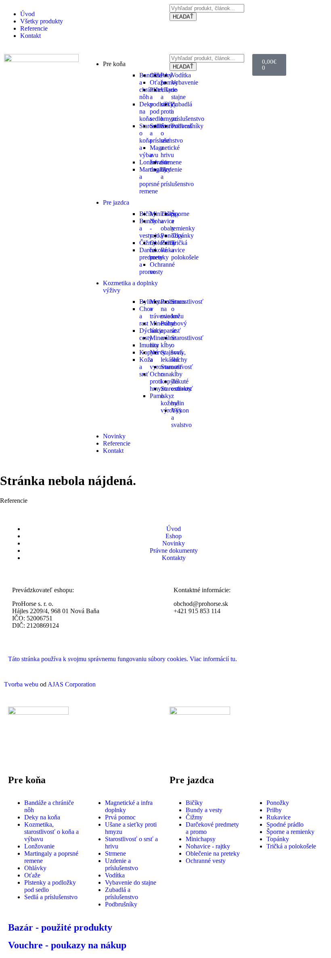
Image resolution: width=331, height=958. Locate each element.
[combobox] (207, 8)
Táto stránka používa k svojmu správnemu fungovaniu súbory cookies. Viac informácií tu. (122, 658)
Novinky (114, 436)
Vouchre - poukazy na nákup (67, 945)
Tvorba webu (21, 684)
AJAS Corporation (72, 684)
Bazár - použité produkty (60, 927)
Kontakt (113, 450)
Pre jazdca (116, 202)
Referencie (116, 443)
